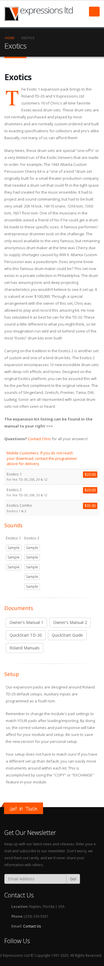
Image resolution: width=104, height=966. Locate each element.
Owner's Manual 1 (26, 622)
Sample (14, 547)
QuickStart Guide (67, 635)
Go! (73, 878)
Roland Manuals (25, 648)
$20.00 (90, 474)
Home (9, 38)
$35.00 (90, 505)
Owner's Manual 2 (70, 622)
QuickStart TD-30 (26, 635)
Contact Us (32, 926)
